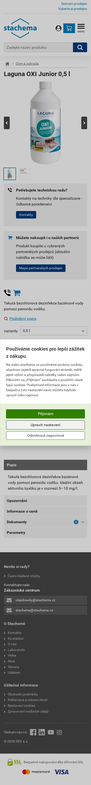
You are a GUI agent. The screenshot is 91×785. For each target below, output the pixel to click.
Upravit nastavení (45, 425)
